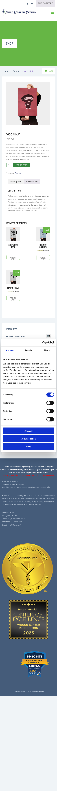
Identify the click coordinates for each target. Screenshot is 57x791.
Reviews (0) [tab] (32, 181)
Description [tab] (15, 181)
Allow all (28, 431)
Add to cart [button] (13, 258)
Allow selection (28, 439)
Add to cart (21, 165)
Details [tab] (28, 350)
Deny (28, 446)
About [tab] (47, 350)
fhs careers (45, 3)
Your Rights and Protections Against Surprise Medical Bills (26, 487)
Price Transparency (10, 481)
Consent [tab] (10, 350)
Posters (18, 173)
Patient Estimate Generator (13, 484)
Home (7, 71)
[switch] (50, 403)
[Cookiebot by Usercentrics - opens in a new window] (42, 343)
